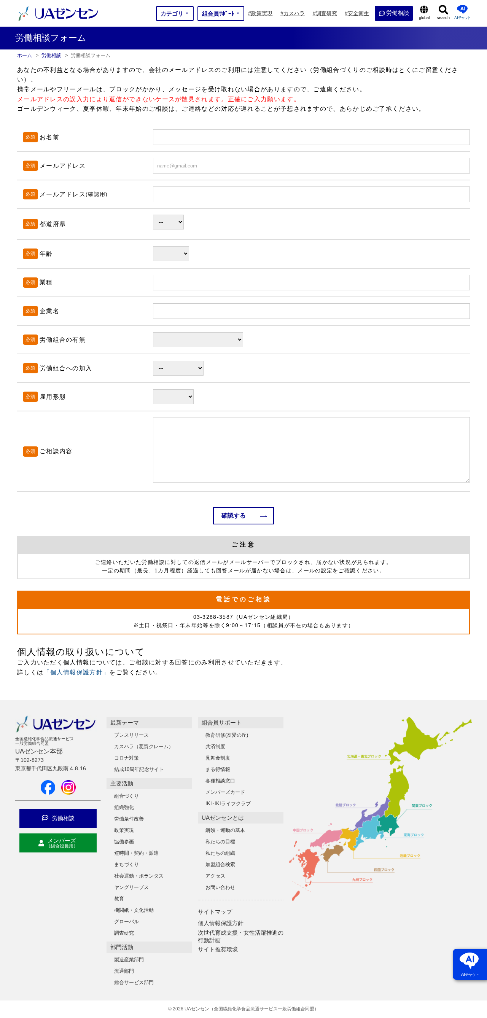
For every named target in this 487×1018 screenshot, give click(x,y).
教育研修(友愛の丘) (226, 735)
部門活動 (121, 947)
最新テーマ (124, 722)
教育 (119, 899)
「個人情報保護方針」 (76, 672)
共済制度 (215, 746)
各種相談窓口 (220, 781)
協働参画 (124, 841)
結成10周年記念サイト (139, 769)
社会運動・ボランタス (139, 876)
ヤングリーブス (131, 887)
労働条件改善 (129, 819)
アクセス (215, 876)
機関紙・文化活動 (134, 910)
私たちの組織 (220, 853)
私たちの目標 (220, 841)
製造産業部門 (129, 959)
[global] (424, 13)
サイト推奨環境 (218, 949)
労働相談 (62, 818)
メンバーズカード (225, 792)
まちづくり (126, 864)
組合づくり (126, 796)
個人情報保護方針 (221, 923)
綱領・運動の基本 (225, 830)
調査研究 (124, 933)
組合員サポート (222, 722)
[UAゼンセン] (58, 20)
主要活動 (121, 783)
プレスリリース (131, 735)
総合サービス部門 (134, 982)
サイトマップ (215, 911)
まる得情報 (217, 769)
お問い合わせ (220, 887)
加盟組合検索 (220, 864)
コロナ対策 (126, 758)
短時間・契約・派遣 (136, 853)
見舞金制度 (217, 758)
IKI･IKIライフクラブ (228, 803)
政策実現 (124, 830)
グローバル (126, 921)
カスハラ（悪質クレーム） (143, 746)
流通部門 (124, 971)
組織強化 (124, 807)
